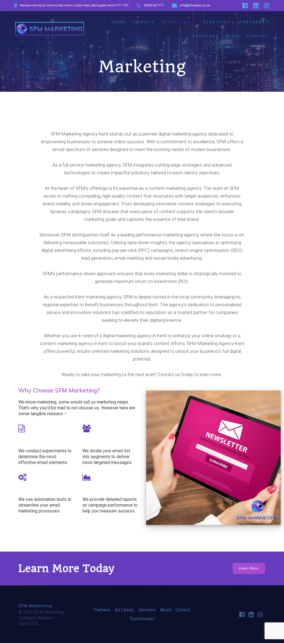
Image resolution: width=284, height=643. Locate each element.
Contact (259, 35)
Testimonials (142, 618)
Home (118, 21)
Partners (252, 21)
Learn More (248, 568)
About (142, 21)
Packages (205, 35)
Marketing (177, 21)
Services (215, 21)
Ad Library (124, 610)
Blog (233, 35)
